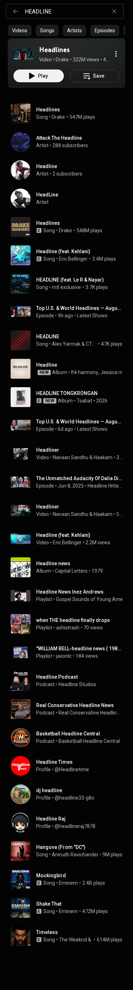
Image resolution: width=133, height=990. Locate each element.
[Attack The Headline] (69, 142)
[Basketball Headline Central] (69, 737)
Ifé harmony (84, 372)
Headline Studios (77, 684)
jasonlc (64, 656)
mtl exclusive (66, 287)
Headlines (48, 109)
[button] (23, 54)
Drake (58, 117)
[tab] (20, 30)
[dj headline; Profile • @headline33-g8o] (69, 794)
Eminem (68, 883)
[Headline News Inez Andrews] (69, 596)
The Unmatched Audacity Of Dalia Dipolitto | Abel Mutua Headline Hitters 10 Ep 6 (79, 478)
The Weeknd (73, 939)
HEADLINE (47, 336)
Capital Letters (71, 571)
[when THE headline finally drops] (69, 624)
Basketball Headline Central (89, 741)
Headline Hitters (105, 486)
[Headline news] (69, 567)
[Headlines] (23, 54)
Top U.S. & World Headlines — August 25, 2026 (79, 308)
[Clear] (114, 11)
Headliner (47, 450)
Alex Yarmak (66, 344)
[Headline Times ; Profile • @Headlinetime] (69, 766)
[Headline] (69, 170)
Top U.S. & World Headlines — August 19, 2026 (79, 421)
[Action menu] (116, 54)
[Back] (15, 11)
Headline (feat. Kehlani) (63, 251)
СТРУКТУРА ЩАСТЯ (91, 344)
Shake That (48, 904)
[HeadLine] (69, 198)
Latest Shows (92, 315)
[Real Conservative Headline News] (69, 709)
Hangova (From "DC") (60, 847)
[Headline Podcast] (69, 681)
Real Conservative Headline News (91, 713)
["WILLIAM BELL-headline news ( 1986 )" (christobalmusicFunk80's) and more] (69, 652)
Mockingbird (51, 875)
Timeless (47, 932)
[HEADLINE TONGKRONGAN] (69, 397)
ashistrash (67, 627)
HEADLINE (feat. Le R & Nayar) (70, 280)
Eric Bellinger (73, 259)
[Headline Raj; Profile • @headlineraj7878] (69, 822)
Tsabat (84, 401)
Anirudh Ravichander (75, 854)
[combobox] (74, 11)
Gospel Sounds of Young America (93, 599)
